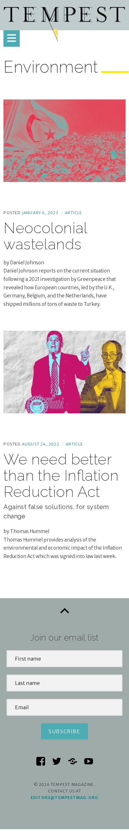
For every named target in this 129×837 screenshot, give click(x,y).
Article (73, 212)
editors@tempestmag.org (64, 797)
